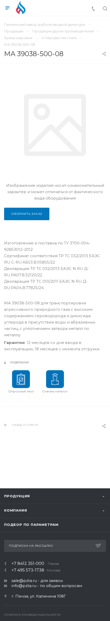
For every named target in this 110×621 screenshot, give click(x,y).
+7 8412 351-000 (35, 564)
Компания (15, 510)
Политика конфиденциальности (32, 614)
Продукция (17, 496)
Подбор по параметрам (31, 525)
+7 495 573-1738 (36, 570)
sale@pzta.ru (24, 580)
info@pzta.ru (24, 585)
